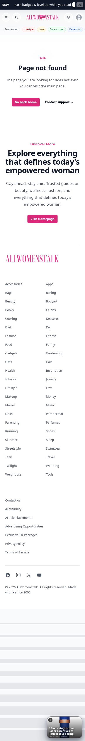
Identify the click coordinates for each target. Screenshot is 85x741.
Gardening (54, 353)
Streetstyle (13, 448)
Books (9, 310)
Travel (50, 457)
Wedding (52, 466)
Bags (8, 293)
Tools (49, 474)
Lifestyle (29, 29)
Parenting (75, 29)
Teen (8, 457)
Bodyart (51, 301)
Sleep (50, 440)
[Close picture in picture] (50, 720)
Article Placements (18, 518)
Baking (51, 293)
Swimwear (53, 448)
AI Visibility (13, 509)
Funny (50, 344)
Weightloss (13, 474)
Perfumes (53, 422)
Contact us (13, 500)
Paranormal (57, 29)
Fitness (51, 336)
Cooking (11, 319)
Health (10, 370)
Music (50, 405)
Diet (8, 327)
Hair (49, 362)
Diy (48, 327)
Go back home (26, 102)
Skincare (11, 440)
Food (8, 344)
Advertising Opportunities (24, 526)
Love (41, 29)
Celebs (51, 310)
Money (51, 396)
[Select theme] (68, 17)
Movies (10, 405)
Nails (9, 414)
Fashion (11, 336)
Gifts (8, 362)
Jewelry (51, 379)
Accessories (13, 284)
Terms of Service (17, 552)
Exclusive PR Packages (21, 535)
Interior (10, 379)
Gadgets (11, 353)
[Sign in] (78, 17)
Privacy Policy (15, 544)
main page (56, 86)
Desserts (52, 319)
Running (11, 431)
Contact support (59, 102)
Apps (49, 284)
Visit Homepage (42, 219)
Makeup (11, 396)
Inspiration (11, 29)
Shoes (50, 431)
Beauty (10, 301)
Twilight (11, 466)
